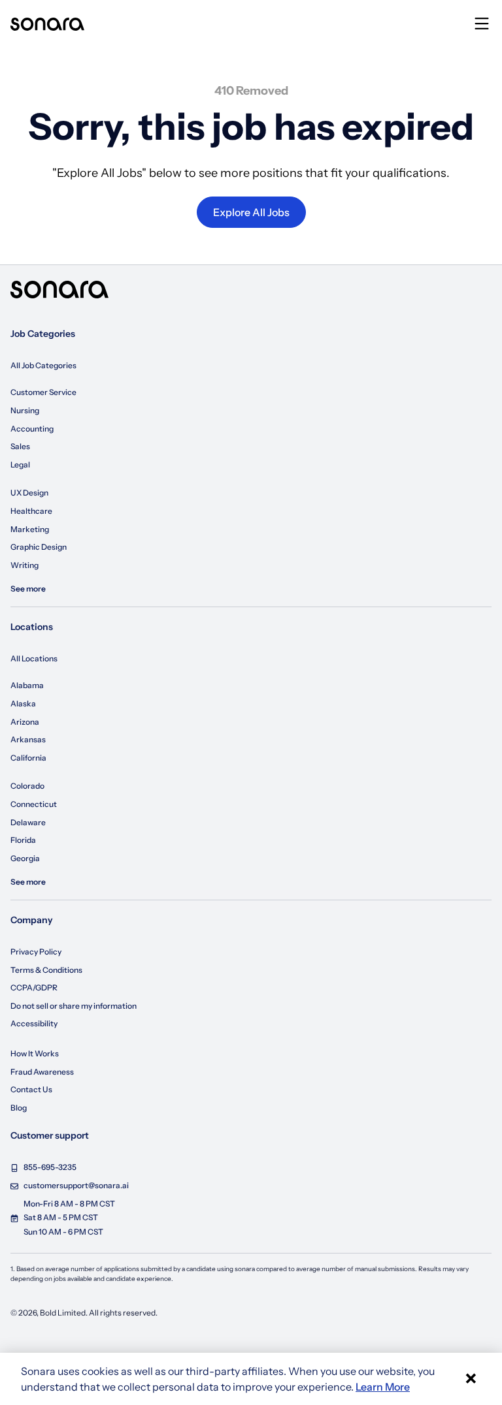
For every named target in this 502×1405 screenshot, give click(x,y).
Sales (20, 446)
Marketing (29, 529)
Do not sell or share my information (73, 1006)
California (28, 758)
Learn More (383, 1386)
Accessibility (34, 1023)
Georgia (25, 858)
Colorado (27, 786)
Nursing (24, 410)
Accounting (32, 429)
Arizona (24, 722)
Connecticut (33, 804)
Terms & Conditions (46, 970)
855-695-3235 (50, 1167)
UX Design (29, 492)
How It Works (34, 1053)
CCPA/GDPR (34, 987)
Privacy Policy (35, 951)
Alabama (27, 685)
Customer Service (43, 392)
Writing (24, 565)
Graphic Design (38, 547)
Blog (18, 1108)
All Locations (34, 658)
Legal (20, 464)
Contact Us (31, 1089)
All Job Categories (43, 365)
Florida (23, 840)
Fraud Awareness (42, 1072)
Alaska (23, 703)
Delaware (28, 822)
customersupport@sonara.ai (76, 1185)
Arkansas (28, 739)
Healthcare (31, 511)
